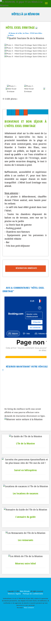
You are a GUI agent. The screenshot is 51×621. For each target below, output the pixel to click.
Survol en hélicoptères (25, 470)
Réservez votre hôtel (25, 563)
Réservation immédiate (26, 268)
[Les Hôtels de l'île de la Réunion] (25, 556)
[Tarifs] (17, 112)
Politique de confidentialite (33, 594)
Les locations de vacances (25, 493)
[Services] (13, 112)
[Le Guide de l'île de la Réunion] (25, 436)
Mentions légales (14, 594)
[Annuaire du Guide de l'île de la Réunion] (25, 509)
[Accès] (21, 112)
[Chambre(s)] (9, 112)
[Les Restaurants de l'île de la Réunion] (25, 532)
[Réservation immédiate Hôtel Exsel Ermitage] (26, 112)
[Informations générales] (5, 112)
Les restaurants (25, 540)
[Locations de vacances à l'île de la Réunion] (25, 486)
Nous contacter (29, 607)
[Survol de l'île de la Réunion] (25, 461)
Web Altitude (25, 591)
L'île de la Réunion (25, 443)
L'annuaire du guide (25, 516)
